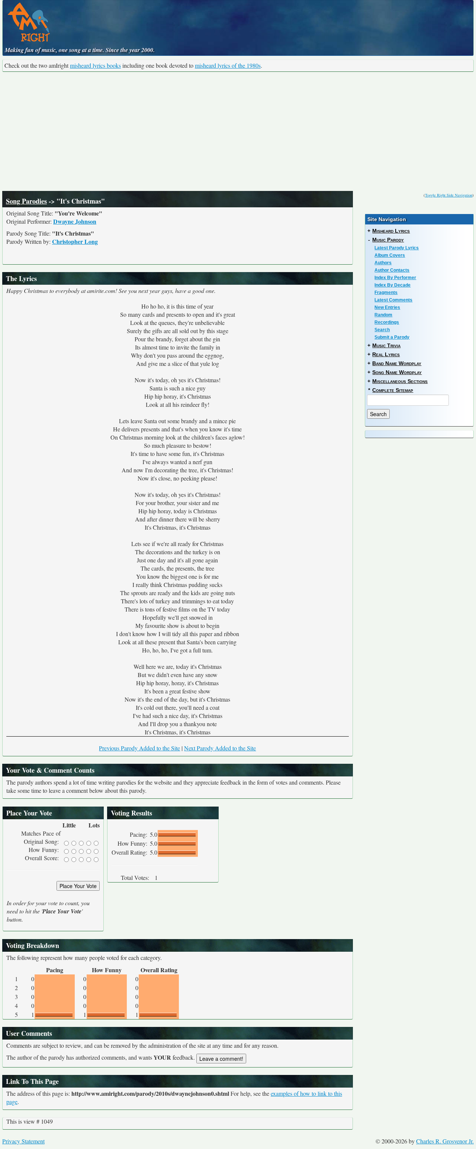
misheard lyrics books (95, 65)
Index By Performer (395, 277)
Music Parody (388, 240)
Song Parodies (26, 201)
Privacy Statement (23, 1141)
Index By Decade (392, 285)
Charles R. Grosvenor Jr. (445, 1141)
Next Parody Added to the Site (220, 748)
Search (382, 329)
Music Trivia (386, 345)
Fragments (386, 292)
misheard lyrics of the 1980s (228, 65)
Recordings (386, 322)
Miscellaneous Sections (400, 381)
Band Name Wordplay (396, 363)
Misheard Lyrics (391, 231)
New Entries (387, 307)
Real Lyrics (386, 354)
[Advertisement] (238, 131)
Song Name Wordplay (397, 372)
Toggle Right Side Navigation (448, 195)
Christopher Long (75, 241)
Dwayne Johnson (74, 221)
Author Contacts (391, 270)
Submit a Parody (391, 337)
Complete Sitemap (392, 390)
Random (383, 314)
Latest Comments (393, 300)
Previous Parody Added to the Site (139, 748)
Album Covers (389, 255)
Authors (383, 262)
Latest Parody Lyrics (396, 247)
